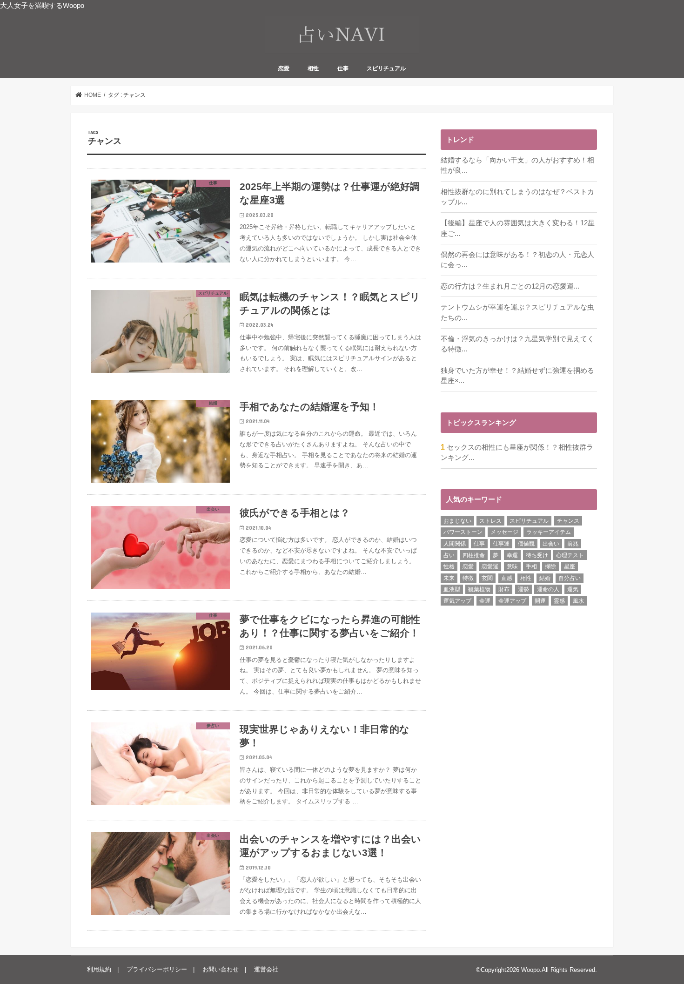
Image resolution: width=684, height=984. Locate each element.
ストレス (490, 521)
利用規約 (99, 969)
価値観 (526, 543)
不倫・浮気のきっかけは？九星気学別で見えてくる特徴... (517, 344)
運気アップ (457, 601)
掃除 (550, 566)
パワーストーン (463, 532)
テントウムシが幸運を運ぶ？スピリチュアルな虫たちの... (517, 312)
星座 (569, 566)
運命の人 (548, 589)
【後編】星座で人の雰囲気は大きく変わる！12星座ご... (518, 228)
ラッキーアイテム (548, 532)
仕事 (343, 68)
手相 (531, 566)
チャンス (568, 521)
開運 (540, 601)
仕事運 (501, 543)
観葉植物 (479, 589)
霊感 (559, 601)
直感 (506, 578)
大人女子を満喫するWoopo (42, 5)
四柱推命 (474, 555)
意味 (512, 566)
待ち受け (537, 555)
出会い (551, 543)
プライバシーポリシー (157, 969)
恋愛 (283, 68)
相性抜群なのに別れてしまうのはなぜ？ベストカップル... (517, 197)
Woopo (530, 969)
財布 (504, 589)
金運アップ (512, 601)
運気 (572, 589)
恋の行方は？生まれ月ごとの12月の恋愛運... (510, 286)
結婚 (544, 578)
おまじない (457, 521)
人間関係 (454, 543)
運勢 (523, 589)
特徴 (468, 578)
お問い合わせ (220, 969)
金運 (484, 601)
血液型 (451, 589)
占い (449, 555)
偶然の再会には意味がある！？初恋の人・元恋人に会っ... (517, 260)
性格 (449, 566)
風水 (578, 601)
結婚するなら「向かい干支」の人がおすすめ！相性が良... (517, 165)
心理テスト (570, 555)
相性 (313, 68)
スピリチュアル (386, 68)
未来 (449, 578)
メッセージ (504, 532)
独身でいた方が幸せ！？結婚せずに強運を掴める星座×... (517, 375)
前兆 (572, 543)
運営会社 (266, 969)
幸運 (512, 555)
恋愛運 (490, 566)
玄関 (487, 578)
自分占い (569, 578)
